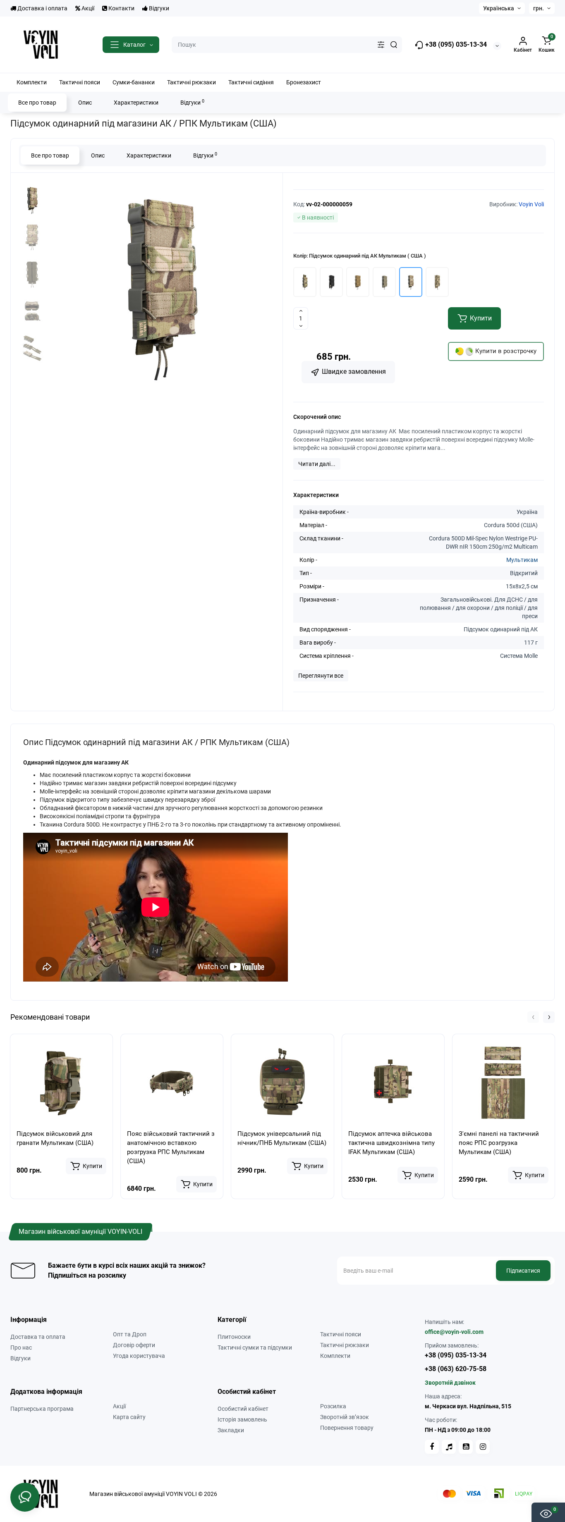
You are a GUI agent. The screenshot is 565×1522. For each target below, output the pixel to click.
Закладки (231, 1430)
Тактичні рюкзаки (344, 1345)
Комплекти (335, 1355)
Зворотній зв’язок (344, 1417)
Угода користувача (139, 1355)
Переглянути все (320, 675)
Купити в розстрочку (505, 351)
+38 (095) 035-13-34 (455, 44)
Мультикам (522, 560)
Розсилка (333, 1406)
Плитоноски (234, 1336)
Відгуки (158, 8)
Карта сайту (129, 1417)
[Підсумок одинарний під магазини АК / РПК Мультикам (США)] (160, 284)
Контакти (120, 8)
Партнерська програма (42, 1408)
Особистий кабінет (243, 1408)
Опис (85, 102)
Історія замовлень (242, 1419)
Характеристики (136, 102)
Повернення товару (346, 1427)
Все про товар (37, 102)
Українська (498, 8)
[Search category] (381, 44)
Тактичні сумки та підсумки (255, 1347)
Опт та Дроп (129, 1334)
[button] (533, 1017)
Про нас (21, 1347)
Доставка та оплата (37, 1336)
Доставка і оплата (41, 8)
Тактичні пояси (340, 1334)
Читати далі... (316, 464)
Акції (87, 8)
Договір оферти (134, 1345)
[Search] (393, 44)
